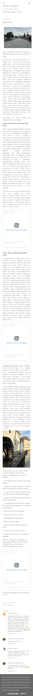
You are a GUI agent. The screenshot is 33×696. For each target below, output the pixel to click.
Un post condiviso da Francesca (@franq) (16, 247)
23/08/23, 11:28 (11, 658)
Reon (21, 306)
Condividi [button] (5, 602)
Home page (7, 12)
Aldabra (10, 648)
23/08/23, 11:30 (11, 671)
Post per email (12, 602)
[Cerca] (29, 2)
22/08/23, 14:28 (11, 643)
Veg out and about (10, 6)
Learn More (13, 694)
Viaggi (14, 12)
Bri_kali (10, 613)
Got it (23, 694)
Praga (7, 605)
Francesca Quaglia (13, 638)
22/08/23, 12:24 (11, 633)
